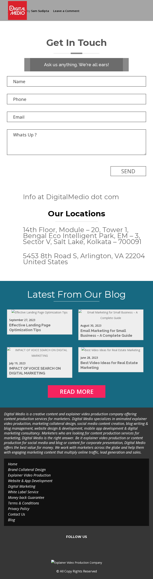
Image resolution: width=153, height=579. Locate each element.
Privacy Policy (18, 508)
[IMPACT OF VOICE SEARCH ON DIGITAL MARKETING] (39, 355)
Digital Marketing (21, 486)
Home (12, 464)
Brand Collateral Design (27, 469)
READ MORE (76, 391)
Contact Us (16, 514)
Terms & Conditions (23, 503)
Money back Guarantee (26, 497)
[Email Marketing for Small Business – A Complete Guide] (110, 318)
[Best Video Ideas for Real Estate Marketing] (110, 350)
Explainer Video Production (29, 475)
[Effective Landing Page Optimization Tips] (40, 312)
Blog (11, 519)
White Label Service (23, 491)
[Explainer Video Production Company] (20, 10)
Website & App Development (30, 480)
